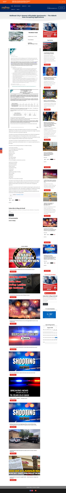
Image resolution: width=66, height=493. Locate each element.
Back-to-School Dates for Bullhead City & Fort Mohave (50, 101)
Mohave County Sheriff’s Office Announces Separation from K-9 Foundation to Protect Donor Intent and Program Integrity (50, 124)
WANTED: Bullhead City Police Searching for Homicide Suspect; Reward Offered (50, 78)
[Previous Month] (44, 327)
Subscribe (11, 215)
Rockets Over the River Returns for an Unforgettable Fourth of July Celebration (24, 321)
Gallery (18, 9)
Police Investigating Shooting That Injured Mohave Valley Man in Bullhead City (48, 154)
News (31, 487)
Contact (34, 487)
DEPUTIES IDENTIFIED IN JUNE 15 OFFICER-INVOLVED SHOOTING (22, 372)
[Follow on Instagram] (62, 1)
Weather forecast (49, 317)
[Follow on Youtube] (64, 1)
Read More (13, 271)
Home (12, 6)
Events (29, 6)
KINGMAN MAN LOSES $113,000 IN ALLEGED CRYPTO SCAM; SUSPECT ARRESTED (23, 451)
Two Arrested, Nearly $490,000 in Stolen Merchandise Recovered (23, 347)
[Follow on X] (60, 1)
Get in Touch (61, 7)
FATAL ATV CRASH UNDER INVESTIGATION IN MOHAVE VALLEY (22, 269)
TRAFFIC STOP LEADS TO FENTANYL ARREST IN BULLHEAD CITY (49, 204)
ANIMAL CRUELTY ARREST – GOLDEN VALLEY (18, 398)
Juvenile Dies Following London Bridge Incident (20, 295)
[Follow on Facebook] (59, 1)
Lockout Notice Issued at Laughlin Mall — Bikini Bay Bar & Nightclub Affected (24, 478)
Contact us (13, 9)
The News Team (19, 194)
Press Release (30, 39)
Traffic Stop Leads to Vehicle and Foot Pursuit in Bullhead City (50, 181)
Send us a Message (50, 293)
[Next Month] (56, 327)
